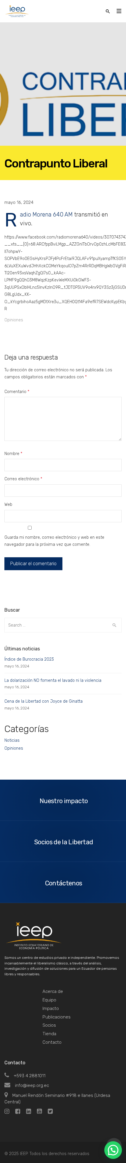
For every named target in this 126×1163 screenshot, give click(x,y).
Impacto (50, 1008)
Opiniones (13, 320)
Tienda (49, 1033)
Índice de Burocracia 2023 (29, 659)
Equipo (49, 1000)
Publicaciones (56, 1017)
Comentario (16, 391)
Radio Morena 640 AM (46, 214)
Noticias (12, 740)
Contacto (52, 1042)
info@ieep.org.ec (32, 1085)
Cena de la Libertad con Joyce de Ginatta (43, 701)
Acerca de (52, 991)
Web (8, 504)
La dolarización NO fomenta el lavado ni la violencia (52, 680)
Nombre (13, 453)
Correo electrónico (23, 478)
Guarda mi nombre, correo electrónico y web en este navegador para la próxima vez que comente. (54, 541)
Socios (49, 1025)
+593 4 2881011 (29, 1075)
